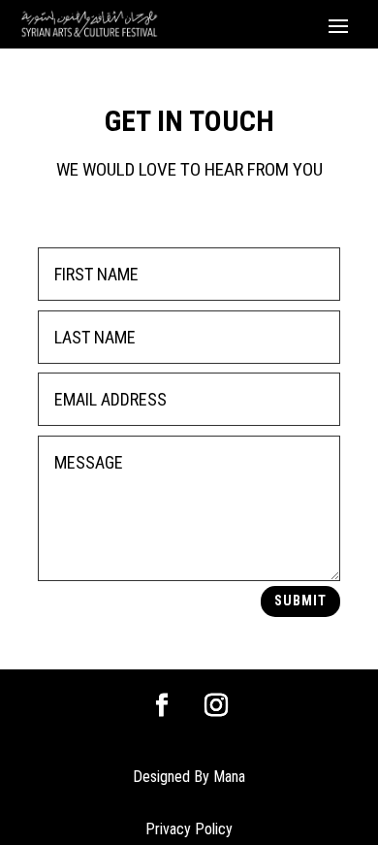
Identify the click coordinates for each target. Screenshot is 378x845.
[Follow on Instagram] (216, 705)
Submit (300, 600)
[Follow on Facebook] (162, 705)
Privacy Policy (189, 829)
